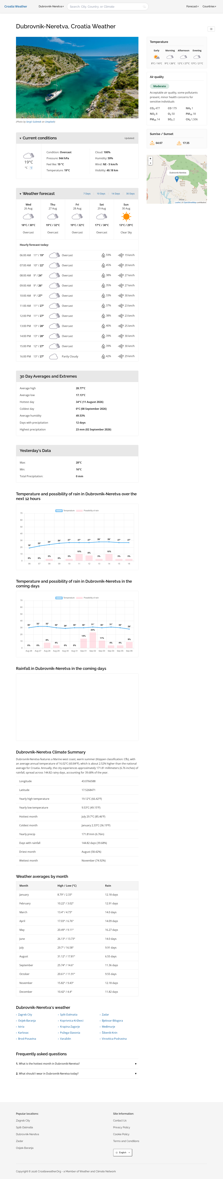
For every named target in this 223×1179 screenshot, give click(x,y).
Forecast (192, 6)
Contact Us (120, 1120)
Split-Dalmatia (68, 1014)
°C (26, 167)
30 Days (130, 193)
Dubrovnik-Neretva (27, 1134)
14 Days (116, 193)
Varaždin (65, 1038)
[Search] (144, 6)
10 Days (101, 193)
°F (31, 167)
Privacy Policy (121, 1127)
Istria (21, 1026)
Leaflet (177, 202)
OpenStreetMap (190, 202)
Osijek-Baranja (27, 1020)
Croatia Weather (15, 6)
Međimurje (108, 1026)
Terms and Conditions (126, 1141)
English (122, 1152)
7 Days (87, 193)
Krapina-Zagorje (70, 1026)
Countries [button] (209, 6)
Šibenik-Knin (109, 1032)
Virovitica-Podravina (114, 1038)
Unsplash (50, 121)
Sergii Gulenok (33, 121)
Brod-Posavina (27, 1038)
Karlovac (23, 1032)
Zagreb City (25, 1014)
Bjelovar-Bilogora (112, 1020)
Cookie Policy (121, 1134)
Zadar (105, 1014)
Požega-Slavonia (70, 1032)
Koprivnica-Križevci (71, 1020)
